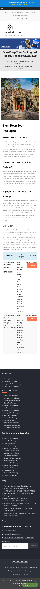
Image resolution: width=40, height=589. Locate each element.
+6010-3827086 (11, 12)
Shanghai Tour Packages (11, 413)
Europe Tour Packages (11, 438)
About (12, 567)
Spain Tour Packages (10, 475)
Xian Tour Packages (10, 420)
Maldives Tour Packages (11, 463)
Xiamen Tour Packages (11, 418)
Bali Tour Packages (10, 468)
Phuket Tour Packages (11, 465)
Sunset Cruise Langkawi (11, 386)
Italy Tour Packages (10, 470)
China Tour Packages (10, 446)
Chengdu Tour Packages (11, 398)
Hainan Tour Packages (11, 405)
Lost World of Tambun (11, 381)
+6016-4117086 (9, 538)
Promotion (33, 567)
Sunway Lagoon (9, 379)
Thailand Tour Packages (11, 453)
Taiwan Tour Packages (11, 448)
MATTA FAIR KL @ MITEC (20, 4)
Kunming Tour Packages (11, 410)
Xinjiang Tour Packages (11, 423)
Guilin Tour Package (10, 403)
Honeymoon (24, 567)
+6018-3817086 (29, 538)
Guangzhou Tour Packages (12, 427)
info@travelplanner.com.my (27, 12)
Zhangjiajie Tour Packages (12, 425)
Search (33, 545)
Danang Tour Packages (11, 455)
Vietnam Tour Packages (11, 451)
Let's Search (6, 542)
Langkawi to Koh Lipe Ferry (12, 384)
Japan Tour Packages (10, 443)
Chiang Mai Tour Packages (12, 458)
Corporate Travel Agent (26, 571)
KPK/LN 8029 (29, 2)
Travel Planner (12, 32)
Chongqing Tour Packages (12, 400)
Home (6, 567)
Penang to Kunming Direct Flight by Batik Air (17, 486)
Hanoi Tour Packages (10, 460)
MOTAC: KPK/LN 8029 (9, 530)
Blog (17, 567)
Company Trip (12, 571)
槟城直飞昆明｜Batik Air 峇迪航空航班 (16, 488)
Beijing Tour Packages (11, 395)
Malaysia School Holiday (20, 574)
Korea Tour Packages (10, 441)
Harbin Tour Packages (11, 408)
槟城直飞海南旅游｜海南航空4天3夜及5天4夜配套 (19, 491)
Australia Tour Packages (11, 473)
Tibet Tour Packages (10, 415)
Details (33, 265)
